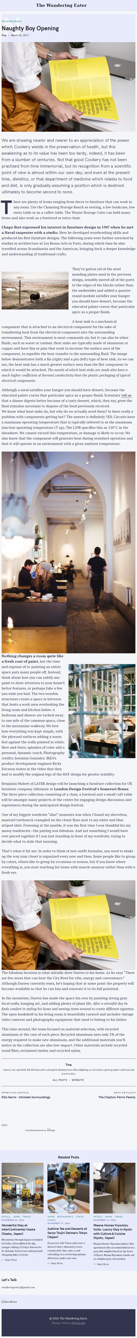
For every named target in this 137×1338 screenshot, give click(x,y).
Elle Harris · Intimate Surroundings (26, 1097)
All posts (60, 1080)
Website (78, 1080)
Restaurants (65, 1216)
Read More (11, 1259)
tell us (126, 395)
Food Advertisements (34, 1130)
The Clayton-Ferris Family (116, 1097)
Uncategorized (11, 21)
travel (27, 1216)
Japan (16, 1216)
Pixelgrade (78, 1323)
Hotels (6, 1216)
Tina (4, 35)
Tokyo (79, 1216)
